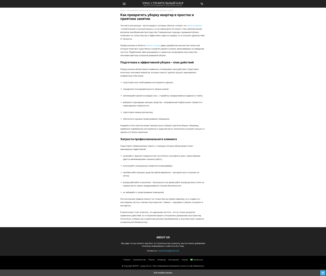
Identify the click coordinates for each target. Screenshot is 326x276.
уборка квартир (194, 25)
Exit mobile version (163, 272)
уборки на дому (153, 45)
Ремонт (151, 260)
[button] (124, 4)
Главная (126, 260)
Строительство (139, 260)
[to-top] (322, 271)
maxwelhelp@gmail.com (168, 250)
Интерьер (161, 260)
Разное (185, 260)
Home (122, 10)
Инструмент (173, 260)
